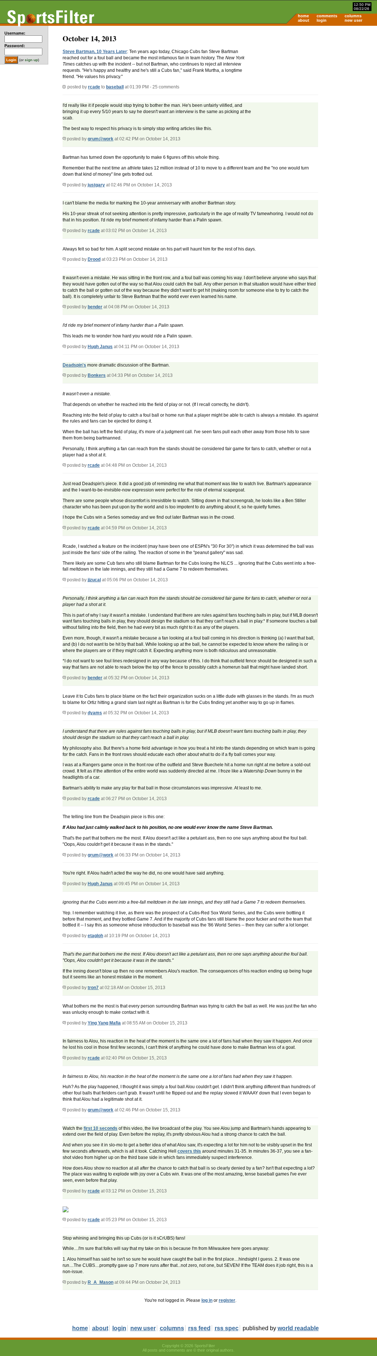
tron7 (93, 987)
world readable (298, 1328)
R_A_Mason (100, 1282)
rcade (94, 87)
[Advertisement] (314, 83)
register (227, 1300)
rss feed (199, 1328)
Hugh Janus (100, 346)
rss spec (227, 1328)
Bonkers (97, 375)
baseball (115, 87)
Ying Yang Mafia (104, 1023)
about (303, 20)
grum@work (100, 138)
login (322, 20)
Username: (14, 33)
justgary (96, 185)
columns (353, 16)
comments (327, 16)
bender (95, 306)
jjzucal (94, 579)
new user (353, 20)
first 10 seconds (100, 1128)
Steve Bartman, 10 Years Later (95, 51)
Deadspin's (74, 365)
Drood (94, 259)
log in (206, 1300)
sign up (31, 60)
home (303, 16)
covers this (189, 1151)
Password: (14, 45)
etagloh (95, 935)
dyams (95, 712)
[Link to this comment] (64, 138)
